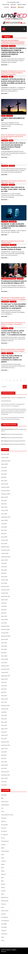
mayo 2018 (4, 718)
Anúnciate (13, 4)
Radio (2, 894)
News (2, 877)
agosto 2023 (4, 520)
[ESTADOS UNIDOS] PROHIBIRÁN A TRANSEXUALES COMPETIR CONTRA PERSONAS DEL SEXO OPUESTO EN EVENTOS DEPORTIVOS (13, 52)
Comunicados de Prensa (8, 278)
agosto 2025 (4, 464)
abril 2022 (3, 573)
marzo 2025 (4, 480)
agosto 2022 (4, 560)
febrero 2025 (4, 484)
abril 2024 (3, 504)
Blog (3, 115)
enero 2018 (4, 725)
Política (11, 165)
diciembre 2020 (5, 626)
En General (4, 831)
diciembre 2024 (5, 487)
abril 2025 (3, 477)
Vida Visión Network (6, 401)
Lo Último (12, 46)
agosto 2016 (4, 748)
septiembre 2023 (5, 517)
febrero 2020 (4, 659)
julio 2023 (4, 523)
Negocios (3, 874)
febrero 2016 (4, 765)
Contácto (6, 7)
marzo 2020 (4, 656)
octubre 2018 (4, 709)
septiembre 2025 (5, 461)
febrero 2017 (4, 735)
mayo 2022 (4, 570)
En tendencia (4, 834)
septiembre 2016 (5, 745)
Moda (2, 867)
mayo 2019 (4, 689)
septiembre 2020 (5, 636)
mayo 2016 (4, 755)
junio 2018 (4, 715)
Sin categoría (4, 917)
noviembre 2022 (5, 550)
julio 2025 (4, 467)
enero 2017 (4, 738)
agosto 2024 (4, 497)
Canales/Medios (5, 805)
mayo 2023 (4, 530)
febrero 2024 (4, 510)
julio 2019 (3, 682)
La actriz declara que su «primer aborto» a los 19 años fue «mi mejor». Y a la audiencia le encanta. (13, 333)
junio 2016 (4, 752)
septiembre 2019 (5, 676)
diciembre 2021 (5, 586)
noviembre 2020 (5, 629)
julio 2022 (4, 563)
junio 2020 (4, 646)
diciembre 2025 (5, 454)
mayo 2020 (4, 649)
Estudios (3, 844)
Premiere (3, 891)
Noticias (3, 884)
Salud (2, 907)
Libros (2, 857)
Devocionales (4, 824)
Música (3, 871)
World (2, 940)
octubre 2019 (4, 672)
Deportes (4, 46)
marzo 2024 (4, 507)
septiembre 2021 (5, 596)
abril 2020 (3, 652)
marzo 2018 (4, 722)
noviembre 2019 (5, 669)
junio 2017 (4, 732)
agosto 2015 (4, 778)
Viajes (2, 937)
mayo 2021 (4, 609)
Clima (3, 353)
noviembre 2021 (5, 590)
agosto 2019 (4, 679)
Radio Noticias (4, 897)
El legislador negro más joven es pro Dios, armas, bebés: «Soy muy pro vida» (13, 189)
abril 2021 (3, 613)
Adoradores (4, 795)
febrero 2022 (4, 580)
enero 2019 (4, 702)
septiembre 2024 (5, 494)
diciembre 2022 (5, 547)
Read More (4, 64)
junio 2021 (4, 606)
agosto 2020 (4, 639)
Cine (2, 808)
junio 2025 (4, 470)
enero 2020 (4, 662)
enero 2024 (4, 513)
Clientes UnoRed (21, 4)
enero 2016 (4, 768)
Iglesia (2, 848)
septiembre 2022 (5, 556)
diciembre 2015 (5, 771)
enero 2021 (4, 623)
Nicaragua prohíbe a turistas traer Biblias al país (13, 397)
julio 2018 (3, 712)
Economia (3, 828)
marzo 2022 (4, 576)
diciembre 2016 (5, 742)
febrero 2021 (4, 619)
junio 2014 (4, 785)
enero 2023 (4, 543)
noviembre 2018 (5, 705)
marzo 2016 (4, 761)
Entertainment (5, 841)
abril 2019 (3, 692)
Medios (3, 864)
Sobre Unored (5, 4)
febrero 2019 (4, 699)
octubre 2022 (4, 553)
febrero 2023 (4, 540)
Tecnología (12, 221)
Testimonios (4, 934)
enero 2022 (4, 583)
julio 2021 (3, 603)
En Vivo (3, 838)
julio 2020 (4, 642)
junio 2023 (4, 527)
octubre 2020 (4, 633)
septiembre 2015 (5, 775)
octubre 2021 (4, 593)
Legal (2, 854)
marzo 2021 (4, 616)
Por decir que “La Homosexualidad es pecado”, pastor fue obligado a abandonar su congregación (13, 306)
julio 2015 (3, 781)
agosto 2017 (4, 728)
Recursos (3, 904)
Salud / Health (4, 910)
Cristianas (5, 244)
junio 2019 (4, 685)
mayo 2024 (4, 500)
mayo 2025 (4, 474)
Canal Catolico (4, 801)
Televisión (3, 930)
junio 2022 (4, 566)
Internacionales (5, 851)
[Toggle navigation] (3, 29)
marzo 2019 (4, 695)
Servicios (3, 914)
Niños (11, 76)
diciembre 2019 (5, 666)
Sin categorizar (5, 920)
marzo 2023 (4, 537)
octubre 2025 (4, 457)
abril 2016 (3, 758)
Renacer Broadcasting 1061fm (15, 434)
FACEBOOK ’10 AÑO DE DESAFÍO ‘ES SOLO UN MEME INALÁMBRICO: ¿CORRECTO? (13, 226)
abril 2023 (3, 533)
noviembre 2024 (5, 490)
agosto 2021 (4, 599)
